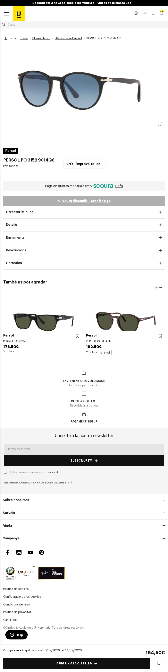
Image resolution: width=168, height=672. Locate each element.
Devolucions (16, 250)
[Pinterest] (41, 552)
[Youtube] (30, 552)
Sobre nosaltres (16, 500)
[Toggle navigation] (6, 14)
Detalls (11, 224)
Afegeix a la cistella (74, 663)
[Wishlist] (77, 336)
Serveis (9, 513)
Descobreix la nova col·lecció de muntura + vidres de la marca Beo (82, 2)
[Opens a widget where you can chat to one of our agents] (16, 635)
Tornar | (12, 38)
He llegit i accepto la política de (33, 472)
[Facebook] (7, 552)
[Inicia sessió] (144, 14)
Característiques (19, 212)
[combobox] (84, 24)
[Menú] (33, 567)
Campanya (11, 538)
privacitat (52, 472)
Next (161, 288)
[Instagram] (19, 552)
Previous (156, 288)
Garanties (14, 263)
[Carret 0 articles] (161, 13)
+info (119, 186)
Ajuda (7, 525)
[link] (19, 13)
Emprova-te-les (87, 164)
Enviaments (15, 237)
